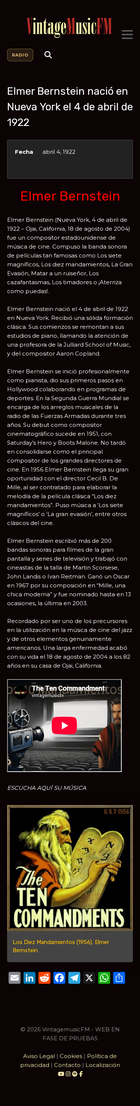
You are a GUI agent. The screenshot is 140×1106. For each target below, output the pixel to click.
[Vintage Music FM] (70, 28)
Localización (102, 1064)
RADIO (20, 55)
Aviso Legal (39, 1056)
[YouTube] (61, 1073)
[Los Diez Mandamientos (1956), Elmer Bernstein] (70, 868)
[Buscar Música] (48, 55)
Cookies (71, 1056)
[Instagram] (69, 1073)
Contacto (67, 1064)
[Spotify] (75, 1073)
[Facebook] (81, 1073)
